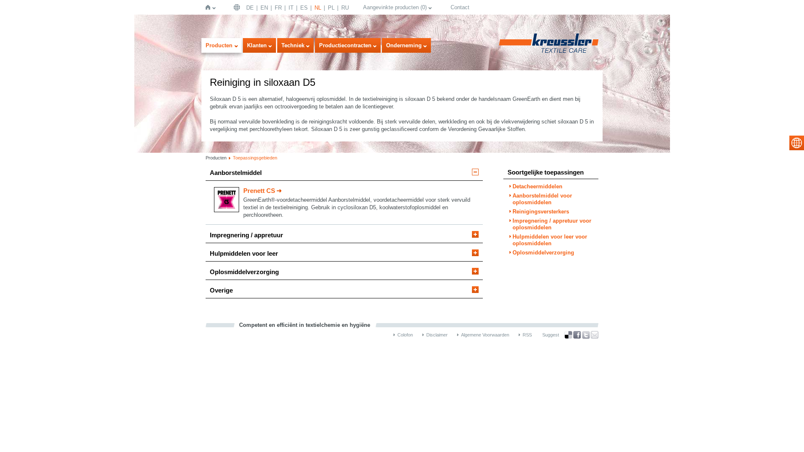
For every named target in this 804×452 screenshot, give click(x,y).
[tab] (344, 175)
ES (304, 8)
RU (345, 8)
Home (210, 7)
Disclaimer (437, 334)
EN (264, 8)
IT (291, 8)
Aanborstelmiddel (236, 172)
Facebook (577, 335)
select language (796, 143)
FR (278, 8)
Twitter (586, 335)
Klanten (257, 45)
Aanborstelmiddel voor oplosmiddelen (542, 199)
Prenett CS (259, 190)
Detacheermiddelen (537, 186)
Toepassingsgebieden (255, 157)
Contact (460, 7)
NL (317, 8)
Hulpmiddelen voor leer (244, 253)
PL (331, 8)
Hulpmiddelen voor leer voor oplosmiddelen (550, 240)
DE (250, 8)
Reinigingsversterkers (541, 211)
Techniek (292, 45)
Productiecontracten (345, 45)
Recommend (594, 335)
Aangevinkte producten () (395, 7)
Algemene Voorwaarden (485, 334)
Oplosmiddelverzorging (244, 271)
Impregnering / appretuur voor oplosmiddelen (552, 224)
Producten (219, 45)
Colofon (405, 334)
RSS (527, 334)
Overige (221, 290)
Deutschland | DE (238, 7)
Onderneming (404, 45)
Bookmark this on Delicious (568, 335)
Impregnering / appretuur (246, 235)
